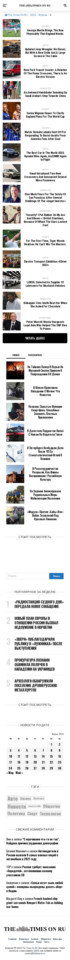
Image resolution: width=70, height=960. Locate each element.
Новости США (34, 806)
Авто (13, 798)
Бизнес (25, 798)
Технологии (50, 813)
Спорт (32, 813)
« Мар (9, 773)
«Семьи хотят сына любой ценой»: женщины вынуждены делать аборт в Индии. (34, 887)
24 (10, 768)
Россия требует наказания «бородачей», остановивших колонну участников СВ (31, 871)
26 (27, 768)
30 (59, 768)
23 (59, 762)
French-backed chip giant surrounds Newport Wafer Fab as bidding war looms (34, 902)
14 (43, 756)
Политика (16, 813)
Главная (12, 938)
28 (43, 768)
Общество (51, 806)
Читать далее (35, 338)
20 (35, 762)
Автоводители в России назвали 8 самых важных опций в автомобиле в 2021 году (32, 855)
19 (26, 762)
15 (51, 756)
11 (19, 756)
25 (18, 768)
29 (51, 768)
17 (10, 762)
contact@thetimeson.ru (35, 953)
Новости (17, 806)
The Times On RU (17, 15)
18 (18, 762)
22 (51, 762)
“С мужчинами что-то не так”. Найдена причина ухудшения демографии (33, 841)
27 (35, 768)
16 (59, 756)
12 (26, 756)
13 (35, 756)
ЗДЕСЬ (36, 950)
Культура (39, 798)
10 (10, 756)
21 (43, 762)
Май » (19, 773)
